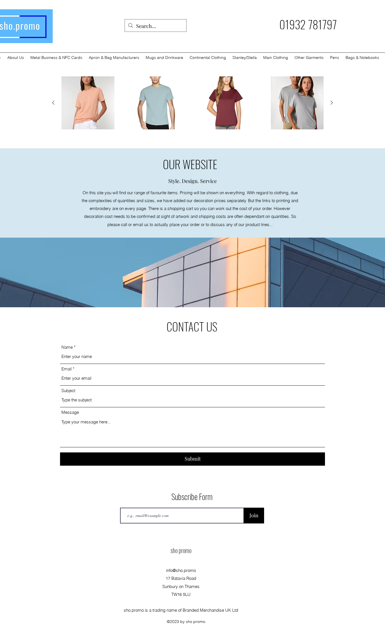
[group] (192, 103)
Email (66, 369)
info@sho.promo (181, 570)
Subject (68, 390)
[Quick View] (87, 102)
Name (67, 347)
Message (70, 412)
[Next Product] (331, 102)
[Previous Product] (53, 102)
